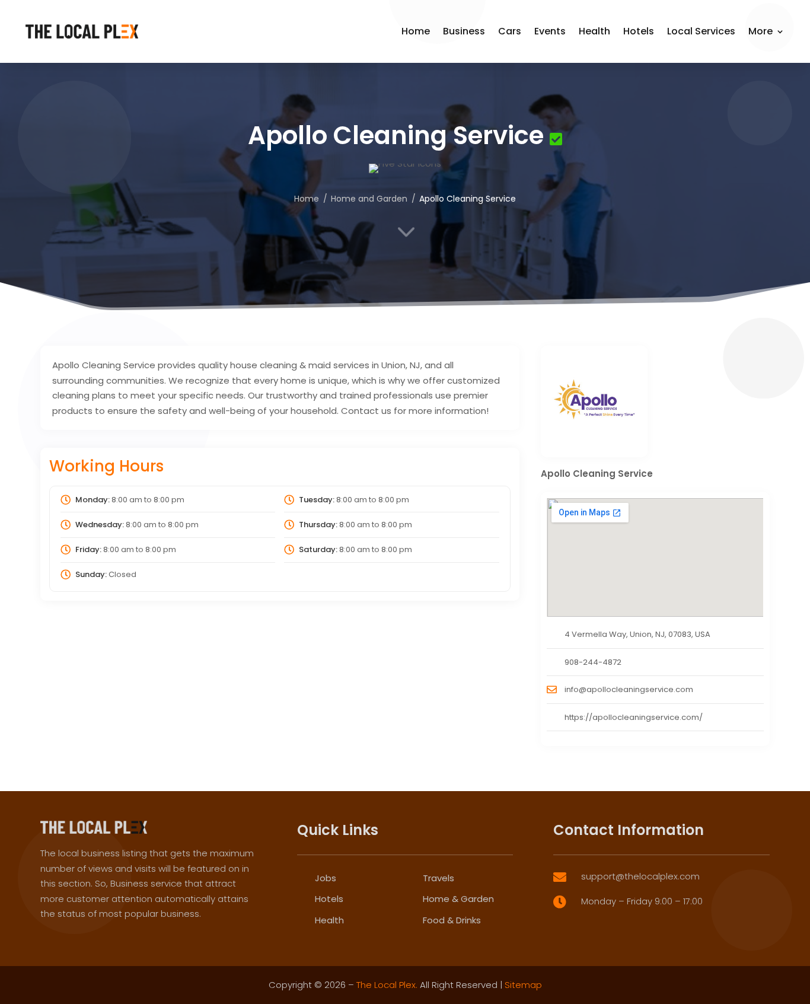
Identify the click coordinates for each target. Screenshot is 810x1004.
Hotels (638, 31)
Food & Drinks (452, 920)
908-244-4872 (593, 662)
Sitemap (523, 984)
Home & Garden (458, 899)
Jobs (325, 878)
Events (550, 31)
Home (415, 31)
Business (464, 31)
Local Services (701, 31)
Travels (438, 878)
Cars (509, 31)
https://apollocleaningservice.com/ (634, 717)
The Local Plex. (386, 984)
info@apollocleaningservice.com (629, 689)
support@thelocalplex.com (640, 876)
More (760, 31)
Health (594, 31)
